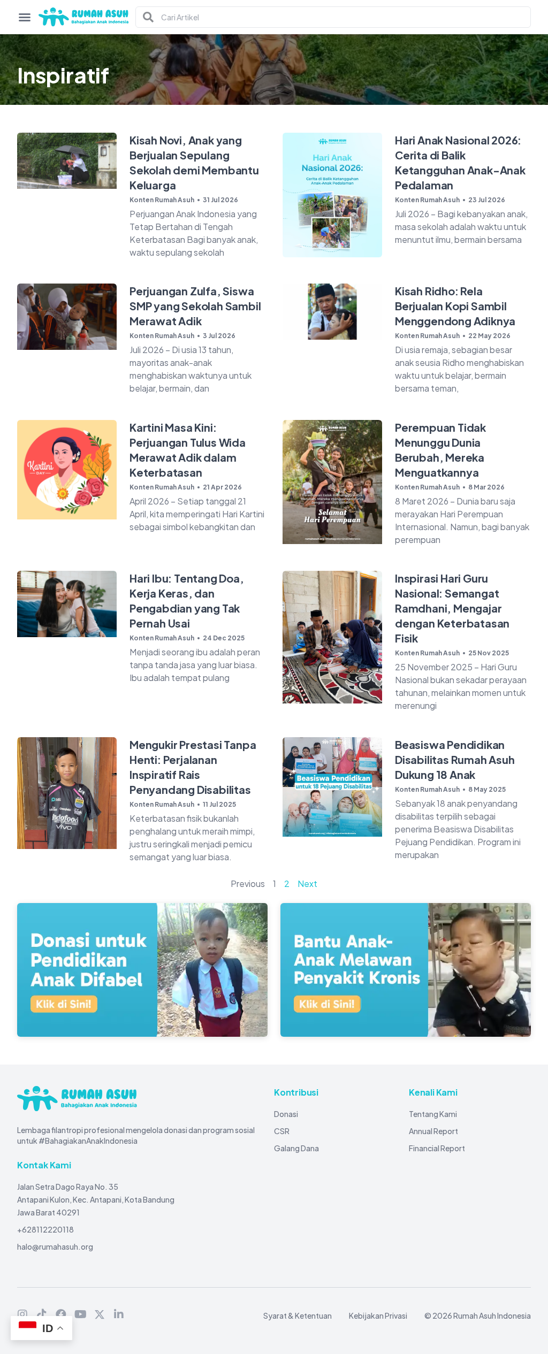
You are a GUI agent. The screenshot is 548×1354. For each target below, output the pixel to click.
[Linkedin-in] (118, 1314)
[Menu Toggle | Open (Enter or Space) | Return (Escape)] (24, 17)
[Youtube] (80, 1314)
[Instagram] (22, 1314)
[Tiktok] (41, 1314)
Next (307, 883)
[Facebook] (61, 1314)
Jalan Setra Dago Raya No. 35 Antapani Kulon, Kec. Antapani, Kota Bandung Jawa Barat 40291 (95, 1199)
